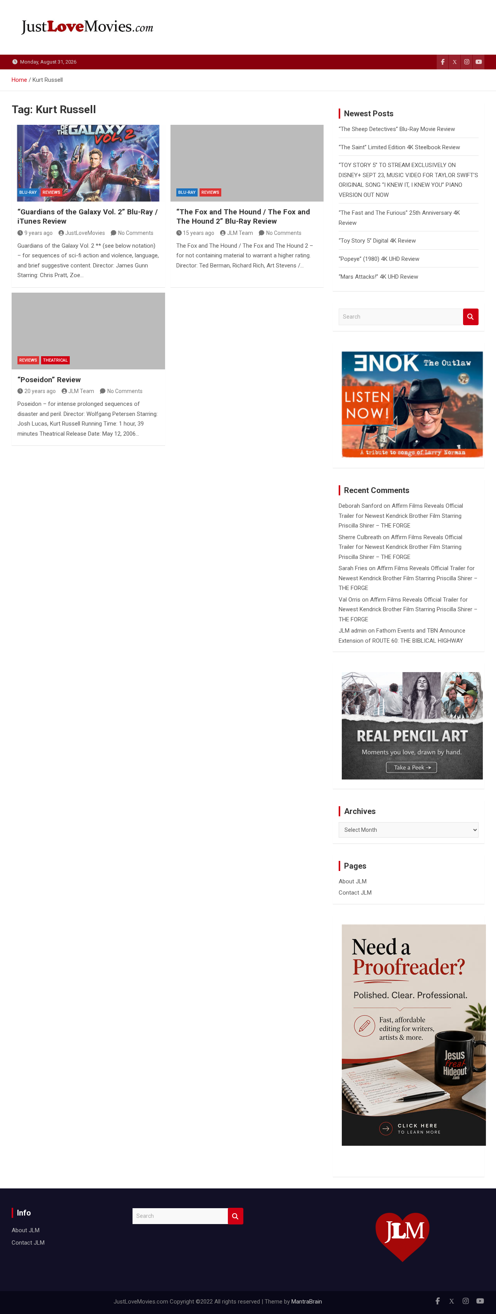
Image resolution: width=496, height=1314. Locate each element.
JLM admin (353, 630)
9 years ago (38, 233)
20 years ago (40, 391)
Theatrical (55, 360)
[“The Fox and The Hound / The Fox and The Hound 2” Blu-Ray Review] (247, 163)
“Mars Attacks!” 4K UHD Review (378, 276)
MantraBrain (306, 1301)
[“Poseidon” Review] (88, 331)
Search (471, 317)
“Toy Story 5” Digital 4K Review (377, 240)
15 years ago (198, 233)
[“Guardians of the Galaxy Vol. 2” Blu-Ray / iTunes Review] (88, 163)
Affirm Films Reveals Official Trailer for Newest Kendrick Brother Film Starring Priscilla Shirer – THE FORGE (401, 515)
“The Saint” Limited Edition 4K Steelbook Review (399, 147)
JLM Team (240, 233)
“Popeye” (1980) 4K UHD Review (379, 258)
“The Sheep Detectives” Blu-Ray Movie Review (397, 129)
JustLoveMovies (85, 233)
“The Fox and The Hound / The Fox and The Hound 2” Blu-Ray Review (243, 216)
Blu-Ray (28, 192)
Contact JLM (355, 892)
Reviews (51, 192)
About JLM (353, 881)
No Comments (135, 233)
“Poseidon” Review (49, 379)
